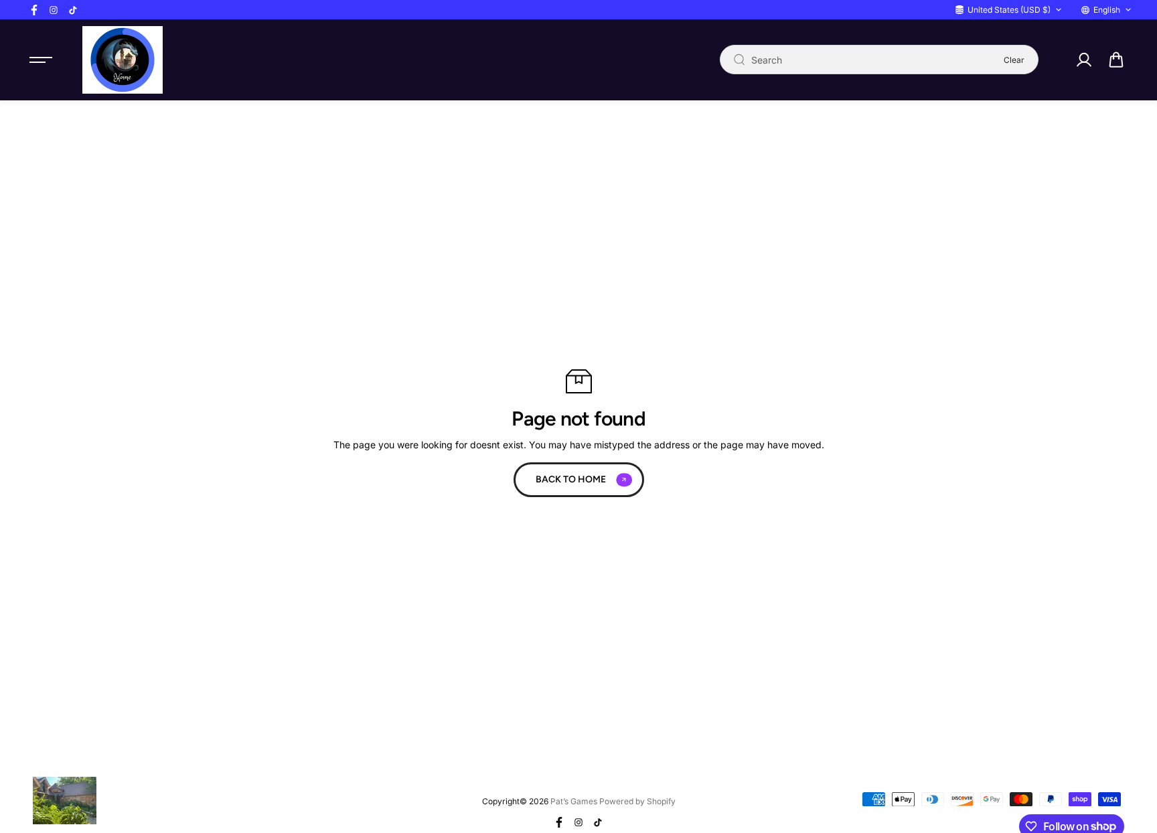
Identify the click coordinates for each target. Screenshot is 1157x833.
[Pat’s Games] (122, 60)
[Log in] (1083, 59)
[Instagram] (54, 10)
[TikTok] (73, 10)
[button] (1116, 59)
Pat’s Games (573, 801)
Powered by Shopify (637, 801)
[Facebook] (34, 10)
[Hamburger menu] (41, 59)
